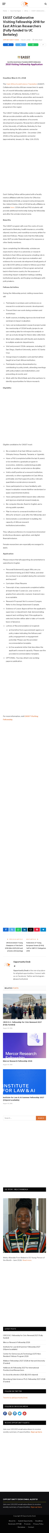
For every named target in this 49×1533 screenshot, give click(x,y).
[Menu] (3, 3)
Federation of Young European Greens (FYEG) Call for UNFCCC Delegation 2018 (36, 947)
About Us (12, 1521)
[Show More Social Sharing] (43, 44)
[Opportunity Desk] (24, 4)
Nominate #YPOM (14, 1524)
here (12, 207)
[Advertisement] (24, 168)
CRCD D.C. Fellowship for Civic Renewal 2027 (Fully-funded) (22, 1023)
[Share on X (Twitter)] (20, 44)
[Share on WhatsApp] (33, 44)
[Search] (45, 3)
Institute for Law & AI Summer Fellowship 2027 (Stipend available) (23, 1099)
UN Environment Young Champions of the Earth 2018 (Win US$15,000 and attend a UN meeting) (14, 947)
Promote (27, 1524)
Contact (31, 1527)
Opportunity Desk (11, 40)
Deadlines (39, 1521)
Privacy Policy (38, 1524)
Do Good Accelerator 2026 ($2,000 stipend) (20, 1375)
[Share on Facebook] (8, 44)
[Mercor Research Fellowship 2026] (24, 1045)
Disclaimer (21, 1527)
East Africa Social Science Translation (22, 84)
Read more (26, 1260)
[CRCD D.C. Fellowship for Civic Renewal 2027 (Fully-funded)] (24, 1006)
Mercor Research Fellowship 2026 (17, 1061)
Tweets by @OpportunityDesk (15, 1398)
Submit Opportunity (25, 1521)
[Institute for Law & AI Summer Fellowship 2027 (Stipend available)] (24, 1082)
